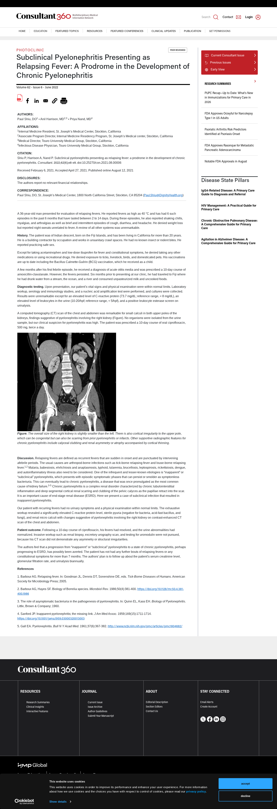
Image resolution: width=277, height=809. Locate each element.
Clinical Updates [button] (164, 31)
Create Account (208, 706)
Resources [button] (95, 31)
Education (40, 31)
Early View (218, 69)
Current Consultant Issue (227, 55)
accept (245, 783)
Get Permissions (219, 31)
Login (249, 17)
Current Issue (95, 702)
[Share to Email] (45, 101)
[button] (54, 101)
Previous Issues (220, 62)
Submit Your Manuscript (101, 715)
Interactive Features (37, 711)
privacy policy (196, 791)
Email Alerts (206, 702)
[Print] (63, 101)
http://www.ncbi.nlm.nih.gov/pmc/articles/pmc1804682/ (145, 626)
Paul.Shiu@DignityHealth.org (163, 195)
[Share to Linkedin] (36, 101)
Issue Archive (95, 706)
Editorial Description (157, 702)
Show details (58, 801)
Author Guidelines (97, 711)
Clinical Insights (35, 706)
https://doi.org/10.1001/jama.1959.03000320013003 (51, 618)
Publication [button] (192, 31)
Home (22, 31)
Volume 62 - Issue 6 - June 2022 (37, 87)
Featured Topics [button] (67, 31)
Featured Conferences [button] (127, 31)
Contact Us (152, 711)
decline (245, 795)
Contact (228, 17)
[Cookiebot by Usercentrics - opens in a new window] (24, 801)
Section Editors (154, 706)
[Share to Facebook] (27, 101)
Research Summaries (38, 702)
